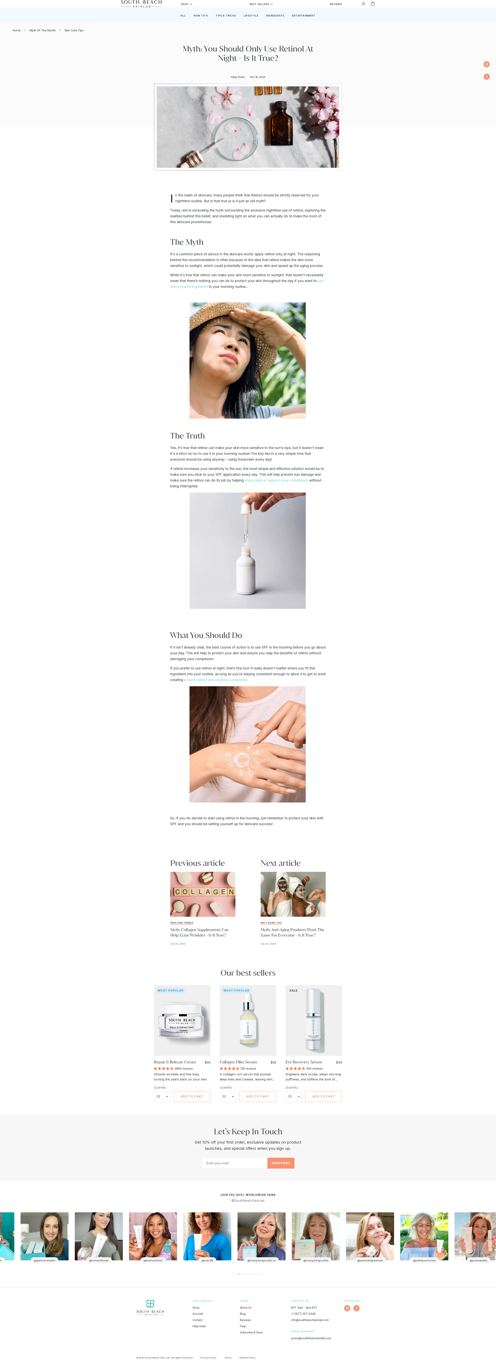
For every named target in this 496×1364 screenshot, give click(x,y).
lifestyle (251, 15)
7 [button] (245, 1274)
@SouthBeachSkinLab (248, 1200)
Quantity (160, 1087)
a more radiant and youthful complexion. (216, 680)
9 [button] (250, 1274)
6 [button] (243, 1274)
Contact (197, 1320)
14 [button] (262, 1274)
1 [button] (231, 1274)
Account (198, 1313)
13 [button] (259, 1274)
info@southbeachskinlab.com (310, 1320)
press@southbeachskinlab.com (311, 1338)
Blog (243, 1313)
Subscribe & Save (251, 1332)
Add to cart (192, 1096)
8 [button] (248, 1274)
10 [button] (252, 1274)
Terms (228, 1357)
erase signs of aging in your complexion (276, 480)
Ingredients (275, 15)
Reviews (245, 1320)
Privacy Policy (208, 1357)
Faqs (243, 1326)
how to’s (201, 15)
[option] (48, 1237)
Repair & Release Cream (175, 1062)
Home (16, 30)
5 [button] (241, 1274)
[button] (164, 1068)
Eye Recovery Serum (304, 1062)
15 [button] (264, 1274)
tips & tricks (226, 15)
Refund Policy (247, 1357)
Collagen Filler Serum (238, 1062)
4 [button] (238, 1274)
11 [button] (255, 1274)
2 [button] (234, 1274)
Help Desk (199, 1326)
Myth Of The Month (42, 30)
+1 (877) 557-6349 (303, 1313)
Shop (196, 1307)
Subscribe (281, 1163)
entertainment (303, 15)
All (183, 15)
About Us (245, 1307)
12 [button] (257, 1274)
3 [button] (236, 1274)
